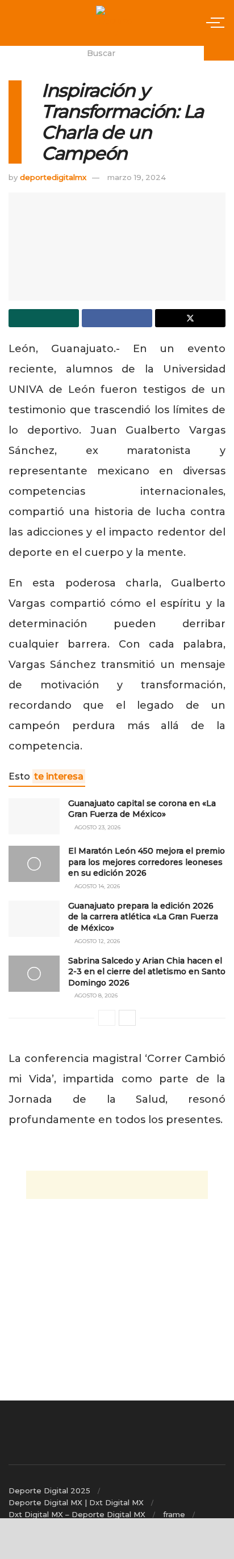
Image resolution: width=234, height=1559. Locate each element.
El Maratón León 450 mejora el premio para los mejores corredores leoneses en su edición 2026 (146, 862)
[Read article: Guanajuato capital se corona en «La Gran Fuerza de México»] (34, 816)
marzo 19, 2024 (136, 177)
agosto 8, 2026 (95, 995)
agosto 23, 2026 (96, 827)
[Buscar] (219, 53)
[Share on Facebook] (117, 318)
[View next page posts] (127, 1018)
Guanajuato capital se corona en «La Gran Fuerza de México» (142, 809)
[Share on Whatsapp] (44, 318)
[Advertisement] (117, 1185)
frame (174, 1514)
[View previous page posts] (106, 1018)
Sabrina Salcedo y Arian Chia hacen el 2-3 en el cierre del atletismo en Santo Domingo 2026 (146, 972)
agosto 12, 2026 (96, 941)
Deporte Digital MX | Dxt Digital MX (76, 1502)
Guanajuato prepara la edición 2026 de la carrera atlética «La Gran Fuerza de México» (143, 917)
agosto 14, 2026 (96, 886)
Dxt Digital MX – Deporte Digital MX (77, 1514)
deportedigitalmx (53, 177)
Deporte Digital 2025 (49, 1490)
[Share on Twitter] (190, 318)
